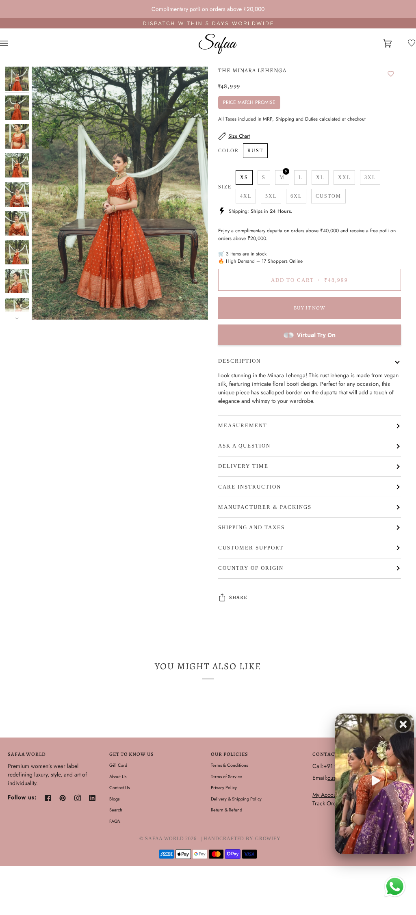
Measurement (242, 425)
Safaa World (164, 838)
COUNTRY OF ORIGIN (251, 568)
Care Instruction (249, 487)
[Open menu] (12, 43)
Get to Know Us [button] (131, 754)
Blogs (114, 799)
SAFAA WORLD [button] (27, 754)
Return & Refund (226, 810)
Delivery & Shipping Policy (236, 799)
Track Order (326, 803)
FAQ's (114, 821)
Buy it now (309, 307)
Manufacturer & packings (265, 507)
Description (239, 361)
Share (238, 597)
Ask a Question (244, 446)
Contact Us (119, 787)
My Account (326, 795)
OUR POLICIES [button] (229, 754)
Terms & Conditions (229, 765)
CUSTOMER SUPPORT (251, 548)
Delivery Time (243, 466)
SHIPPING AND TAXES (251, 527)
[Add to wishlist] (391, 74)
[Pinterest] (62, 798)
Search (115, 810)
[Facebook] (48, 798)
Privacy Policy (224, 787)
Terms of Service (226, 776)
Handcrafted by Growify (242, 838)
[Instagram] (77, 798)
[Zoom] (120, 193)
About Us (117, 776)
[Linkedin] (92, 798)
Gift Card (118, 765)
